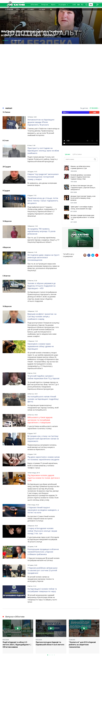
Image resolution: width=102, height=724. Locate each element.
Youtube (96, 255)
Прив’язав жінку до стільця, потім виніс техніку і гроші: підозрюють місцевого (42, 200)
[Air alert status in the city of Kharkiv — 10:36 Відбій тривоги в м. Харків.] (51, 9)
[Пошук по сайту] (86, 5)
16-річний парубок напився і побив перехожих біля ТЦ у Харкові (43, 377)
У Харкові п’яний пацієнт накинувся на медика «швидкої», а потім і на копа (43, 510)
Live (74, 5)
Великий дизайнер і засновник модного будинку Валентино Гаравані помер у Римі (81, 177)
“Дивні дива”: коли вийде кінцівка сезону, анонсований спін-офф (82, 208)
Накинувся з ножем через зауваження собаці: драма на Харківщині (40, 346)
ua (78, 5)
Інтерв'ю (5, 40)
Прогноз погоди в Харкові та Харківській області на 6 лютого (50, 643)
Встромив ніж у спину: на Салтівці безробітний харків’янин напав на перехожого (43, 438)
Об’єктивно (34, 5)
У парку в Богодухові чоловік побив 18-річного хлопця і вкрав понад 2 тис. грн (42, 531)
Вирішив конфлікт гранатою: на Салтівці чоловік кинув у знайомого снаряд (41, 316)
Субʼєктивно (77, 154)
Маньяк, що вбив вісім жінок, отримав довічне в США (80, 167)
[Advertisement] (51, 58)
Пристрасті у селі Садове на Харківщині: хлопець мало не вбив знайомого (43, 150)
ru (82, 5)
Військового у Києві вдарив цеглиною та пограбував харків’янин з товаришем (39, 420)
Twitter (92, 255)
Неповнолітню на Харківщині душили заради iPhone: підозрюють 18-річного (40, 122)
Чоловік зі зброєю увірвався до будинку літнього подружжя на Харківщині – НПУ (41, 285)
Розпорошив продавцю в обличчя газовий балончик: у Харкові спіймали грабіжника (43, 551)
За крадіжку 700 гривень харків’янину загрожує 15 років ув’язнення (41, 231)
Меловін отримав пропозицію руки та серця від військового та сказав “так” (82, 217)
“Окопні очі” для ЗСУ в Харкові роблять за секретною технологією (82, 644)
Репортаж (44, 5)
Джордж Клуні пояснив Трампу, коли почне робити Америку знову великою (83, 198)
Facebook (88, 255)
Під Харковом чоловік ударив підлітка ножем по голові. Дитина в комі (43, 477)
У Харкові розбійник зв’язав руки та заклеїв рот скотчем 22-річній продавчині (42, 570)
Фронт (53, 5)
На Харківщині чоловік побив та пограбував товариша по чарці (42, 590)
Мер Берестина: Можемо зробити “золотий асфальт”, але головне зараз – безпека (31, 33)
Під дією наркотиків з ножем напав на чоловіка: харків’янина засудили (43, 458)
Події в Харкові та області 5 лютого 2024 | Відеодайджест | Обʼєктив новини (17, 644)
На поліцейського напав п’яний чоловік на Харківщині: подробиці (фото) (42, 399)
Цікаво (67, 154)
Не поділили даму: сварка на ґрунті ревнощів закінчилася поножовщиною (43, 257)
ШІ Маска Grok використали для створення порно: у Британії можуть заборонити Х (83, 187)
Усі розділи (62, 5)
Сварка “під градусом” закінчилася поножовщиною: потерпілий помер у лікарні (42, 176)
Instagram (84, 255)
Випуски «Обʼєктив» (15, 616)
